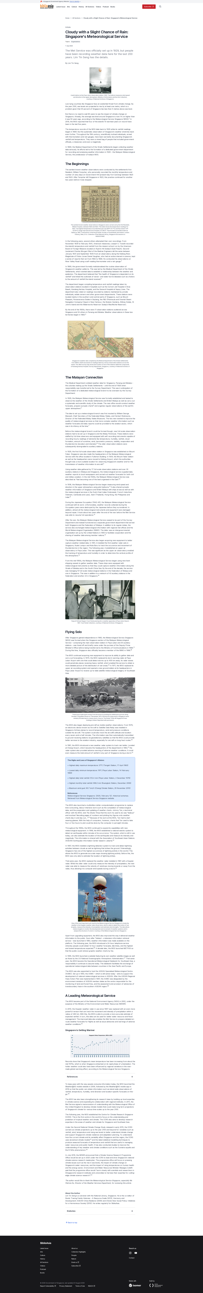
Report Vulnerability (47, 1286)
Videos (98, 7)
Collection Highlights (78, 1252)
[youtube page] (135, 1253)
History (81, 7)
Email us (74, 1262)
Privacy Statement (65, 1286)
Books (112, 7)
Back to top (72, 1223)
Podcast (106, 7)
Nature (73, 1259)
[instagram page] (130, 1253)
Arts (68, 7)
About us (74, 1248)
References (72, 1077)
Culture (74, 7)
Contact (131, 1258)
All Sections (90, 7)
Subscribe (147, 7)
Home (67, 18)
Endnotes (71, 1211)
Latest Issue (60, 7)
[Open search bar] (160, 6)
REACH (90, 1286)
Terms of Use (80, 1286)
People (74, 1255)
